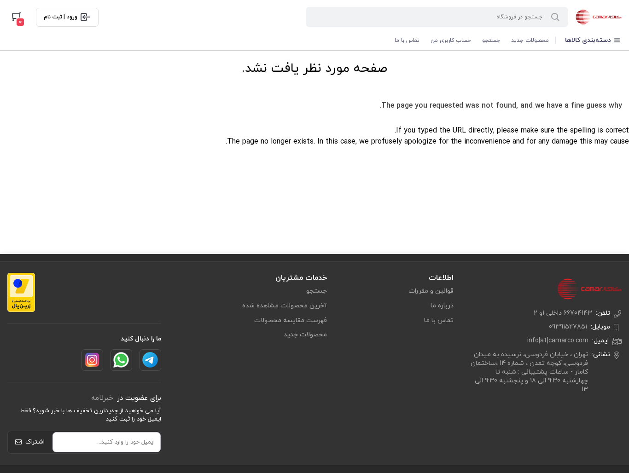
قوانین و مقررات (431, 291)
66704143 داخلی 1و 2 (563, 313)
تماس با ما (407, 40)
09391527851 (568, 327)
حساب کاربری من (451, 40)
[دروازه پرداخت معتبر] (21, 292)
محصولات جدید (530, 40)
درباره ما (442, 305)
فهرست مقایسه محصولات (290, 320)
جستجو (491, 40)
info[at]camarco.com (557, 340)
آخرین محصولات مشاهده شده (284, 305)
